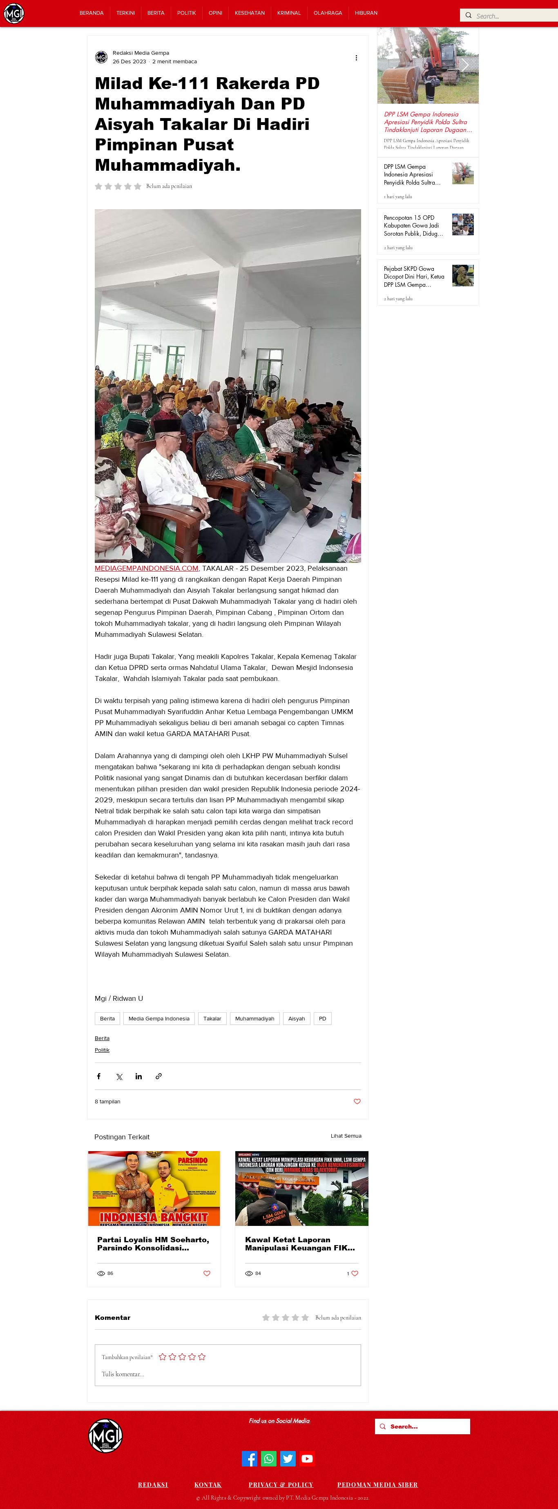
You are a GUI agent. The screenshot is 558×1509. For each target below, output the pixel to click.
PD (322, 1018)
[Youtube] (307, 1459)
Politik (102, 1050)
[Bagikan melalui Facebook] (99, 1076)
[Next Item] (465, 65)
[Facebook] (249, 1459)
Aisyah (296, 1018)
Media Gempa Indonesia (159, 1018)
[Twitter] (288, 1459)
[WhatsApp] (269, 1459)
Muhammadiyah (255, 1018)
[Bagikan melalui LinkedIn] (139, 1076)
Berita (107, 1018)
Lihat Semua (346, 1135)
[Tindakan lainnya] (356, 57)
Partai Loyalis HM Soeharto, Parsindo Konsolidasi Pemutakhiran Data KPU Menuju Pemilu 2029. (153, 1244)
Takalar (212, 1018)
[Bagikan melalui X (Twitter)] (119, 1076)
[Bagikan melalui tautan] (159, 1076)
